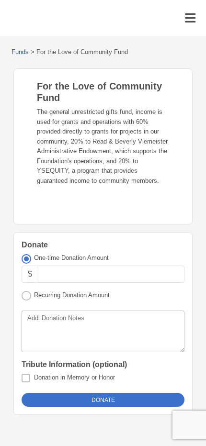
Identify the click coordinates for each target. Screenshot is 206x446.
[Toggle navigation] (190, 18)
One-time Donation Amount (71, 257)
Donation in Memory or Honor (74, 377)
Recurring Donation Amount (72, 295)
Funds (20, 52)
